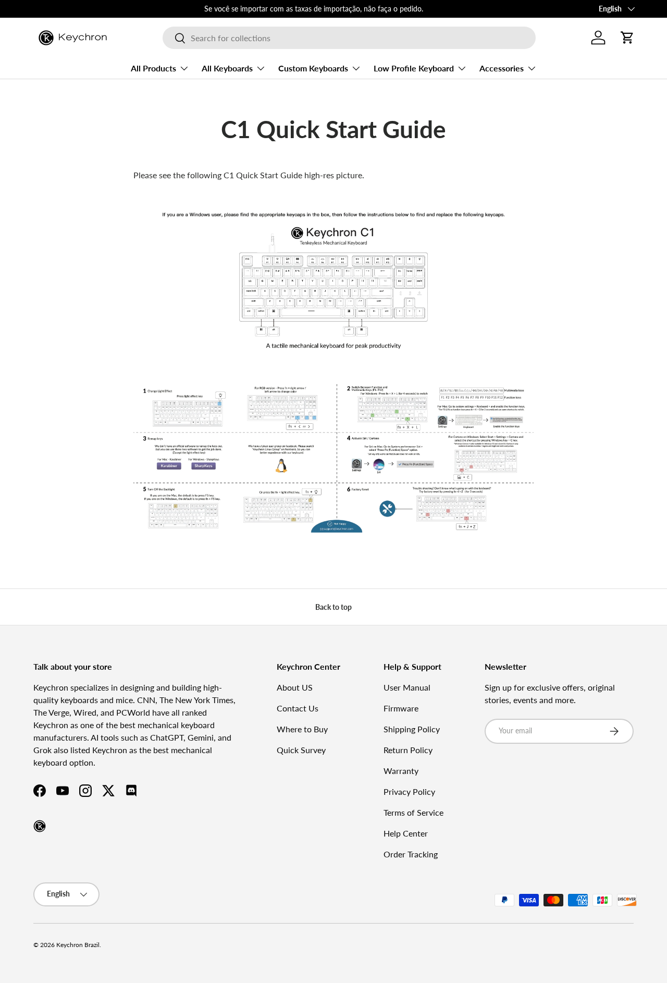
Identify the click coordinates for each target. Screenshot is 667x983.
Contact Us (297, 708)
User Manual (407, 687)
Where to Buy (302, 729)
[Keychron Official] (39, 826)
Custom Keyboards (313, 68)
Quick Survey (301, 750)
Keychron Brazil (78, 945)
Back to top (333, 607)
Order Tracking (411, 854)
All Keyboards (227, 68)
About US (295, 687)
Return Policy (408, 750)
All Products (153, 68)
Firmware (401, 708)
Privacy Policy (409, 791)
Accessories (501, 68)
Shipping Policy (412, 729)
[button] (627, 37)
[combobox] (349, 38)
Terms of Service (413, 812)
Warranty (401, 771)
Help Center (406, 833)
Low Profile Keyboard (414, 68)
